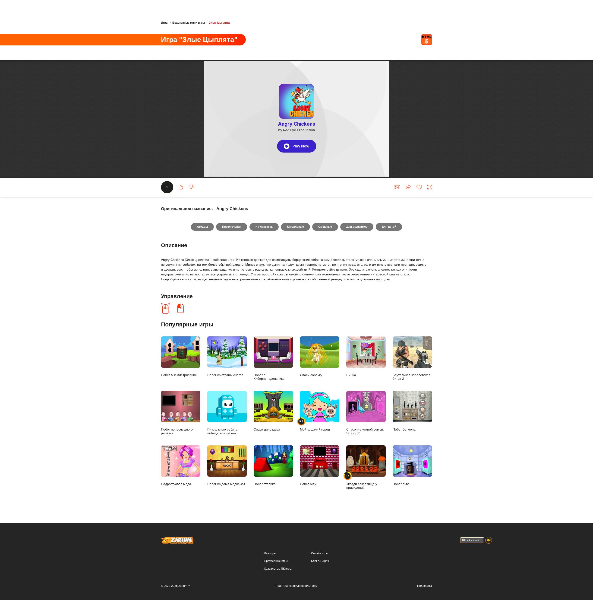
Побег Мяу (308, 483)
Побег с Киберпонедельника (269, 376)
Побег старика (264, 483)
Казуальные (295, 226)
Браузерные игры (276, 561)
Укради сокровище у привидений (361, 481)
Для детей (389, 226)
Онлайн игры (319, 553)
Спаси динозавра (267, 429)
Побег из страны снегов (225, 375)
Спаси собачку (311, 375)
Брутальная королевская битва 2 (411, 376)
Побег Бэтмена (404, 429)
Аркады (202, 226)
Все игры (270, 553)
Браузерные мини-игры (188, 22)
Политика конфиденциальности (296, 585)
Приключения (231, 226)
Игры (164, 22)
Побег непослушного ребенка (177, 431)
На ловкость (264, 226)
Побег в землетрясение (179, 375)
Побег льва (401, 483)
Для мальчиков (356, 226)
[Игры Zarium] (177, 539)
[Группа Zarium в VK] (488, 540)
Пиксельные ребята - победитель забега (223, 431)
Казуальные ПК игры (278, 568)
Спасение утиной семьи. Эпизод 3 (365, 431)
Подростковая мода (176, 483)
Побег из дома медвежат (226, 483)
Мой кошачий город (315, 425)
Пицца (351, 375)
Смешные (325, 226)
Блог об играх (320, 561)
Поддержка (424, 585)
